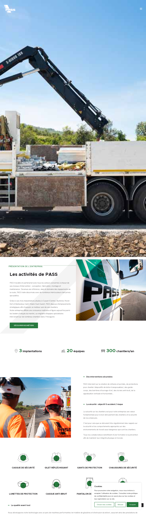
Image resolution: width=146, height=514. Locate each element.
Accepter (132, 505)
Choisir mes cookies (104, 505)
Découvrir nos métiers (24, 325)
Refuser (120, 505)
